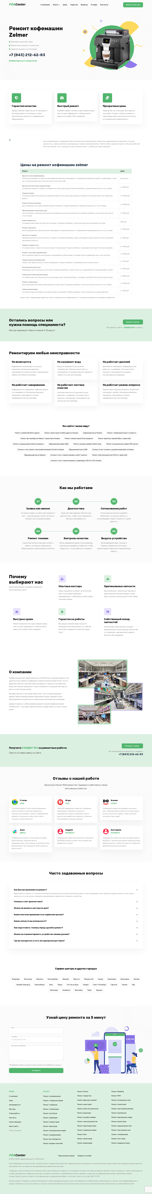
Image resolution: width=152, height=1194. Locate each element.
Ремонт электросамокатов (87, 1121)
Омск (51, 985)
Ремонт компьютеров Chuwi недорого (79, 438)
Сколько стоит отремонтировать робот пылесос (68, 455)
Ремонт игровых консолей (53, 1143)
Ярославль (79, 990)
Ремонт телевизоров (51, 1109)
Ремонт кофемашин (50, 1118)
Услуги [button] (55, 5)
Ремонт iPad (81, 1134)
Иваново (66, 979)
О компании (45, 5)
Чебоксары (54, 990)
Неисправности (15, 1105)
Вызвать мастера (133, 5)
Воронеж (39, 979)
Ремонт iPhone (82, 1091)
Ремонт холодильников (52, 1096)
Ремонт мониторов (84, 1104)
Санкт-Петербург (99, 985)
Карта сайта (13, 1126)
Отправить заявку (132, 746)
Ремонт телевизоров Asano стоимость (121, 433)
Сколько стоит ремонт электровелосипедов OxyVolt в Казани (41, 449)
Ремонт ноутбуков (50, 1113)
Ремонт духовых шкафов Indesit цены (87, 444)
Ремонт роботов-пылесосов (87, 1109)
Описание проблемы (18, 1046)
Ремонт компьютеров (51, 1122)
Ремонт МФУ (116, 1096)
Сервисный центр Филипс (92, 433)
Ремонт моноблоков (118, 1113)
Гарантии (74, 5)
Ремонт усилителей (118, 1104)
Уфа (133, 985)
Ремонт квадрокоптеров (120, 1143)
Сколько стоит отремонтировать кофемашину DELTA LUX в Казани (76, 461)
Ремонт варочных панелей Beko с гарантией (114, 438)
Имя (12, 1028)
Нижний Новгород (23, 985)
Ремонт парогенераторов (86, 1126)
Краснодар (112, 979)
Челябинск (66, 990)
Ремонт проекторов (118, 1121)
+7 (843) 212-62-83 (27, 55)
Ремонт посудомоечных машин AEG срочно (122, 444)
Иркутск (76, 979)
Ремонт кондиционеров (52, 1135)
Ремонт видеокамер (84, 1143)
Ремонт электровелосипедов (122, 1109)
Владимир (16, 979)
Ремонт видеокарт (84, 1113)
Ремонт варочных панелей (87, 1100)
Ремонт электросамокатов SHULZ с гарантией (109, 455)
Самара (86, 985)
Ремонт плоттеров (118, 1139)
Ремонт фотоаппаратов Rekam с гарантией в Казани (40, 438)
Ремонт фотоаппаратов (52, 1139)
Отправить (36, 1070)
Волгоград (28, 979)
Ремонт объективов (84, 1139)
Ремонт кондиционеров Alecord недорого (28, 444)
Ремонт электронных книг (121, 1130)
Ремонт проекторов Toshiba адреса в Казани (61, 433)
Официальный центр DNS (78, 449)
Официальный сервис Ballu (58, 444)
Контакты (104, 5)
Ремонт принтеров (50, 1126)
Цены (65, 5)
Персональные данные (66, 1156)
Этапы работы (14, 1113)
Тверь (89, 990)
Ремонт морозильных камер (121, 1117)
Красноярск (124, 979)
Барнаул (99, 990)
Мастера (12, 1109)
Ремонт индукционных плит (121, 1126)
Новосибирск (40, 985)
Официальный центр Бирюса (34, 455)
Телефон (14, 1037)
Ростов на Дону (72, 985)
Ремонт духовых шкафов (86, 1117)
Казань (100, 979)
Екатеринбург (53, 979)
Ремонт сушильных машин (86, 1130)
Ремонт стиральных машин (53, 1100)
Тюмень (124, 985)
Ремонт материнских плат (121, 1100)
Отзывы (94, 5)
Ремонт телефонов (50, 1105)
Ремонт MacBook (117, 1091)
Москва (136, 979)
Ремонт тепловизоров (119, 1134)
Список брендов (15, 1122)
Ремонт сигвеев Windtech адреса (27, 433)
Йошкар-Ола (88, 979)
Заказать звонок (132, 322)
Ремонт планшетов (84, 1096)
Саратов (114, 985)
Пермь (59, 985)
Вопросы (84, 5)
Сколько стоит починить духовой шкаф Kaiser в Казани (113, 449)
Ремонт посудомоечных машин (54, 1130)
